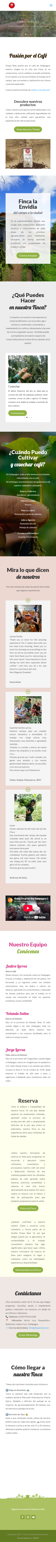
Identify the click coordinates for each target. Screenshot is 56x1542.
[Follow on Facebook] (22, 1517)
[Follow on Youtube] (33, 1517)
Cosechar (14, 386)
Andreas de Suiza (18, 877)
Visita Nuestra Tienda (28, 129)
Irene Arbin (15, 682)
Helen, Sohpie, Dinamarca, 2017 (25, 780)
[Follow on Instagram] (28, 1517)
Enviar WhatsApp (28, 1334)
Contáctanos (17, 413)
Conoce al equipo (28, 255)
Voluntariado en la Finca (28, 1269)
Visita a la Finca (28, 1208)
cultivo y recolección (40, 90)
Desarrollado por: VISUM (28, 1538)
